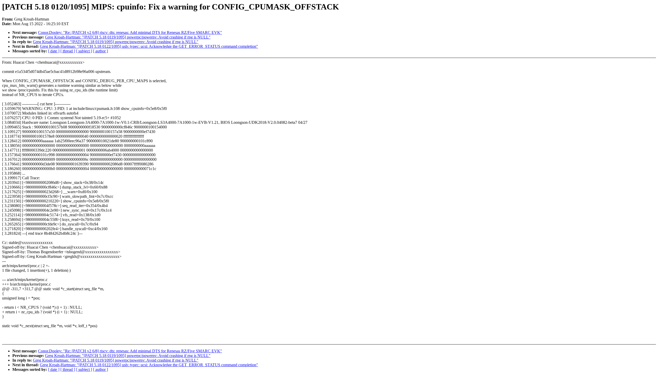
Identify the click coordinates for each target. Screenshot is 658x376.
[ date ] (53, 51)
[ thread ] (67, 51)
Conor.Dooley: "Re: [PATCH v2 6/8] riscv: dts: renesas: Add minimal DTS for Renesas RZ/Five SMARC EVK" (130, 32)
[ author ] (100, 51)
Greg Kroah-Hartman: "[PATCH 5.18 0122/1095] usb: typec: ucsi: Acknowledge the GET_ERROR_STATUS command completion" (149, 46)
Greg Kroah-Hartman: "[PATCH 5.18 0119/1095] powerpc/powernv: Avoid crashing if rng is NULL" (128, 37)
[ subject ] (84, 51)
